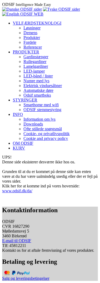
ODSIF (26, 4)
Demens (30, 32)
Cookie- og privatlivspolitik (46, 133)
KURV (19, 148)
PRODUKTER (26, 52)
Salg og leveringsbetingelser (25, 278)
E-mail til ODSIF (16, 240)
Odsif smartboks (37, 95)
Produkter (31, 37)
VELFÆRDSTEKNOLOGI (37, 23)
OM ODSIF (23, 143)
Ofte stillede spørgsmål (42, 129)
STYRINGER (25, 100)
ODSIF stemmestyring (42, 109)
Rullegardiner (34, 61)
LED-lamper (34, 71)
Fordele (29, 42)
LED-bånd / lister (38, 76)
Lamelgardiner (35, 66)
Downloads (33, 124)
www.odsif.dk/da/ (17, 190)
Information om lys (39, 119)
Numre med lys (36, 80)
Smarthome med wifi (41, 105)
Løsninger (32, 28)
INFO (18, 114)
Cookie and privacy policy (45, 138)
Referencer (32, 47)
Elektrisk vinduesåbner (42, 85)
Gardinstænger (35, 56)
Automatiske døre (38, 90)
